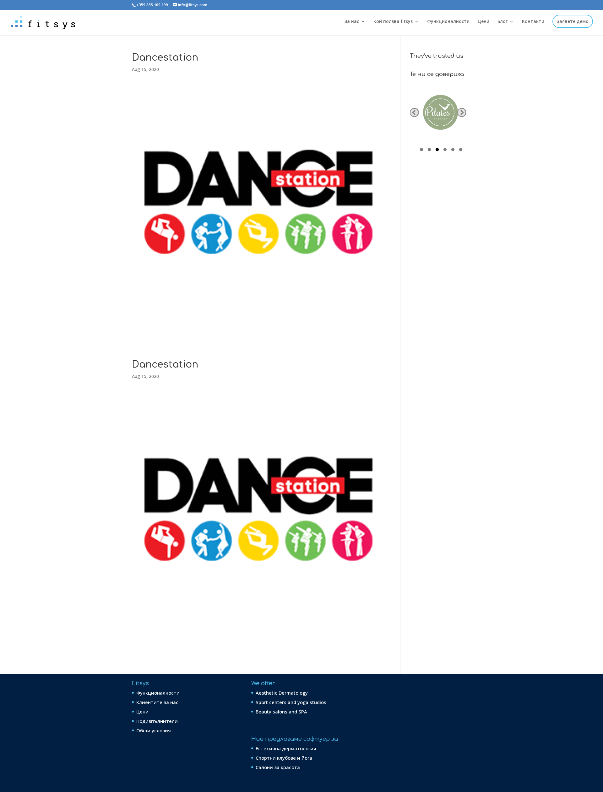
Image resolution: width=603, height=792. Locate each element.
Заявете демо (573, 21)
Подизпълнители (157, 721)
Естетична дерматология (286, 748)
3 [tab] (437, 150)
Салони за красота (278, 767)
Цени (483, 21)
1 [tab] (421, 150)
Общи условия (153, 730)
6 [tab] (461, 150)
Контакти (533, 21)
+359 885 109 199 (152, 5)
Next (461, 112)
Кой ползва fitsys (393, 21)
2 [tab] (429, 150)
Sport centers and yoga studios (291, 702)
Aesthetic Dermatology (282, 693)
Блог (502, 21)
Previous (414, 112)
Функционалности (448, 21)
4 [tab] (445, 150)
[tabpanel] (440, 112)
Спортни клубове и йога (284, 758)
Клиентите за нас (157, 702)
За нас (352, 21)
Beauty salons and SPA (281, 711)
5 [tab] (453, 150)
